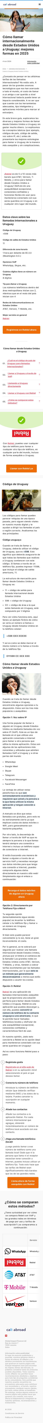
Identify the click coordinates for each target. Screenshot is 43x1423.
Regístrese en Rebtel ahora (21, 330)
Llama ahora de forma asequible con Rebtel (23, 1182)
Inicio (4, 69)
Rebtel (8, 174)
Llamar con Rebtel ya (21, 468)
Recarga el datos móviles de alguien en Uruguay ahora (21, 893)
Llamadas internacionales (17, 69)
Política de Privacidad (13, 1417)
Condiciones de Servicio (14, 1413)
